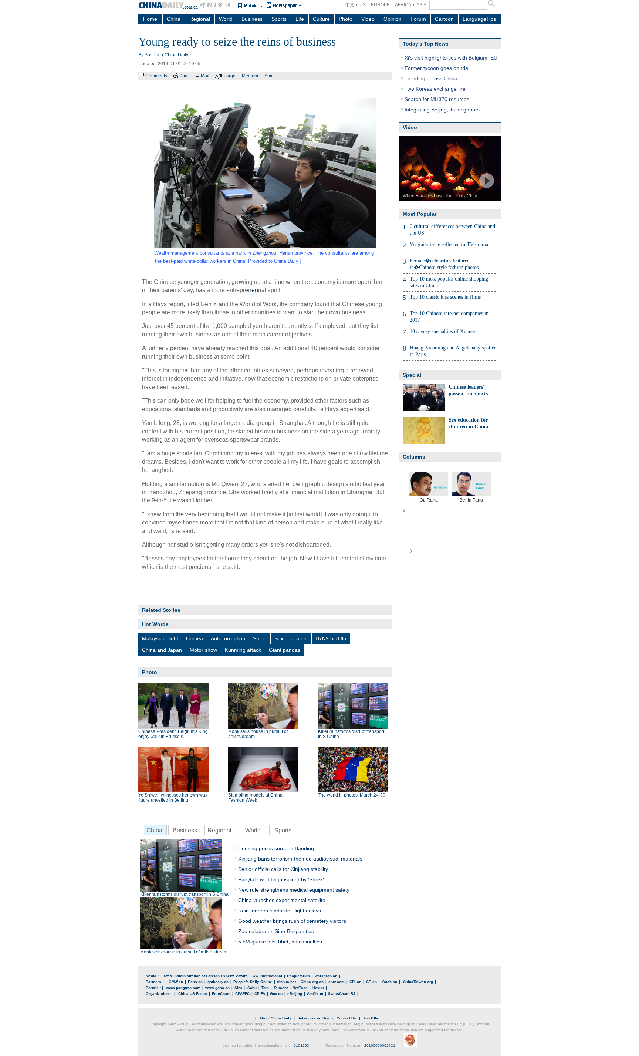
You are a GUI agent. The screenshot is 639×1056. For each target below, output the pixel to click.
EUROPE (380, 4)
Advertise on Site (313, 1018)
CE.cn (371, 982)
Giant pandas (284, 650)
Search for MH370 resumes (437, 99)
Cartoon (444, 19)
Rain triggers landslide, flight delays (279, 910)
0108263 (301, 1045)
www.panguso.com (183, 988)
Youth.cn (389, 982)
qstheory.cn (218, 982)
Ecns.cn (195, 982)
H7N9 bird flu (330, 638)
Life (299, 19)
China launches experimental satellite (281, 900)
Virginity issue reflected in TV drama (449, 244)
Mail (205, 75)
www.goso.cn (217, 988)
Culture (321, 19)
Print (184, 75)
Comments (156, 75)
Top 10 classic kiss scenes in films (445, 297)
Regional (199, 19)
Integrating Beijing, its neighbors (442, 110)
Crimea (194, 638)
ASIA (421, 4)
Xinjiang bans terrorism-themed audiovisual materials (300, 859)
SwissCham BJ (341, 994)
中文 (349, 4)
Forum (418, 19)
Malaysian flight (160, 638)
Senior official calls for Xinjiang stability (283, 869)
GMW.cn (176, 982)
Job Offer (371, 1018)
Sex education (291, 638)
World (226, 19)
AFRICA (403, 4)
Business (252, 19)
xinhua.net (286, 982)
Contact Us (346, 1018)
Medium (250, 75)
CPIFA (259, 994)
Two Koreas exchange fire (435, 89)
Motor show (203, 650)
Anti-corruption (228, 638)
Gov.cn (276, 994)
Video (368, 19)
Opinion (392, 19)
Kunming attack (243, 650)
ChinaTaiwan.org (418, 982)
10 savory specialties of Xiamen (443, 331)
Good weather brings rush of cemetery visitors (292, 921)
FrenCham (221, 994)
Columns (414, 457)
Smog (260, 638)
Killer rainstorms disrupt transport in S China (184, 894)
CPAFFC (242, 994)
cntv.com (336, 982)
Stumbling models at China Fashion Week (255, 797)
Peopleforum (298, 976)
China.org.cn (312, 982)
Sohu (252, 988)
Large (230, 75)
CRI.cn (355, 982)
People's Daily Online (252, 982)
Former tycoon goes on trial (437, 68)
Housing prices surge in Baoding (276, 848)
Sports (279, 19)
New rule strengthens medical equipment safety (293, 890)
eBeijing (294, 994)
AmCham (315, 994)
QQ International (267, 976)
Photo (345, 19)
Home (150, 19)
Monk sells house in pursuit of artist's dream (183, 952)
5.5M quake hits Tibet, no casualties (280, 942)
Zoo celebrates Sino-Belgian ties (276, 931)
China (173, 19)
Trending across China (431, 78)
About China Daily (275, 1018)
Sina (238, 988)
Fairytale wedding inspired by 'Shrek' (281, 879)
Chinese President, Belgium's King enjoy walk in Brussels (173, 734)
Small (270, 75)
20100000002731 (379, 1045)
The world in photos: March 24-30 (351, 795)
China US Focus (192, 994)
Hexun (318, 988)
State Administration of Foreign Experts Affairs (206, 976)
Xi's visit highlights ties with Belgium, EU (451, 58)
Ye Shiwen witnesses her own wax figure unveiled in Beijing (172, 797)
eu (254, 290)
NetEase (300, 988)
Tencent (281, 988)
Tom (265, 988)
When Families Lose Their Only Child (440, 195)
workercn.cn (326, 976)
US (362, 4)
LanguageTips (479, 19)
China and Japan (162, 650)
